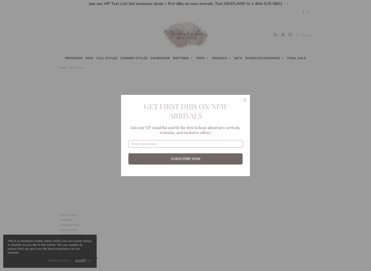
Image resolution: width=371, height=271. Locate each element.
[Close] (245, 100)
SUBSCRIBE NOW (185, 159)
